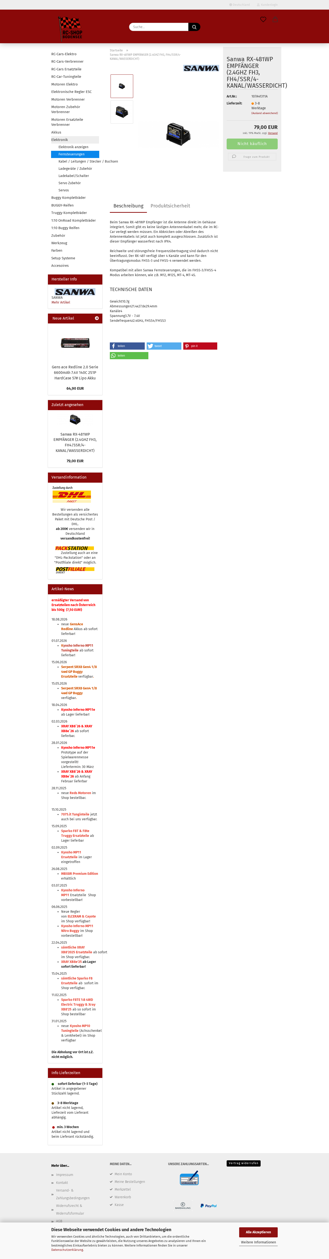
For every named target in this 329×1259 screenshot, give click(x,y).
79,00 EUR (75, 461)
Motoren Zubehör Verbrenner (65, 109)
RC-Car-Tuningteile (66, 76)
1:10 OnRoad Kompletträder (73, 220)
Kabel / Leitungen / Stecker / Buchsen (79, 161)
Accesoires (60, 265)
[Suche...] (194, 27)
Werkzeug (59, 243)
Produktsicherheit (170, 206)
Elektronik (59, 140)
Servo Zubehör (70, 183)
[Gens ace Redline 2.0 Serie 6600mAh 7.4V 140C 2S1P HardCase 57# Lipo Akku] (75, 342)
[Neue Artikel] (97, 318)
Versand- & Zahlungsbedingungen (73, 1194)
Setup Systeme (63, 258)
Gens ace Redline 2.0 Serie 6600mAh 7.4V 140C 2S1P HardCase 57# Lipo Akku (75, 372)
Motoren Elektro (64, 84)
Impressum (64, 1175)
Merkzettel (123, 1189)
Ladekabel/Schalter (74, 176)
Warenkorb (123, 1197)
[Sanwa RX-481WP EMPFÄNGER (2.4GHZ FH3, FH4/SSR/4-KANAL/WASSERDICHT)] (178, 125)
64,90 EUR (75, 388)
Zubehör (58, 235)
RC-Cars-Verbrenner (67, 61)
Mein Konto (123, 1174)
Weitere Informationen (258, 1242)
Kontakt (62, 1183)
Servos (64, 190)
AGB (59, 1221)
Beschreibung (128, 206)
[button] (275, 20)
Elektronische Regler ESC (71, 92)
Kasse (119, 1205)
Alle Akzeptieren (258, 1232)
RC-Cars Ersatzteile (66, 69)
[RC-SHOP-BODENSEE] (70, 30)
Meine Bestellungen (130, 1182)
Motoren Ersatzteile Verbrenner (67, 122)
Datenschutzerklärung (67, 1250)
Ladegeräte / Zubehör (75, 169)
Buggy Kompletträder (68, 197)
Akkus (56, 132)
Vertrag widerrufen (243, 1163)
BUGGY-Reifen (62, 205)
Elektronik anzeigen (73, 147)
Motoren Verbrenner (68, 99)
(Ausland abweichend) (264, 113)
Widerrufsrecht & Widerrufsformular (70, 1210)
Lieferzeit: (234, 103)
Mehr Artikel (61, 302)
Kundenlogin (269, 4)
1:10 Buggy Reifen (65, 228)
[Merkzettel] (263, 20)
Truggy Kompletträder (69, 213)
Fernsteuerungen (72, 154)
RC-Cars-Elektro (64, 54)
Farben (56, 250)
